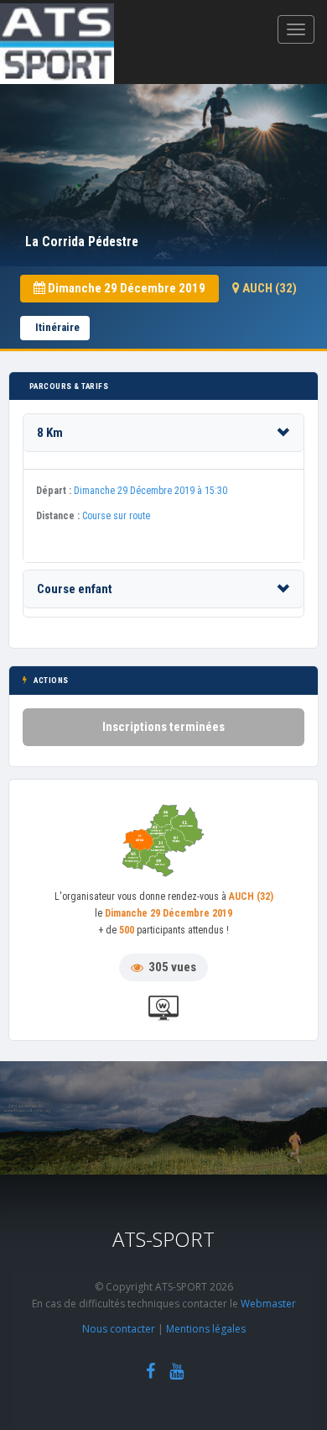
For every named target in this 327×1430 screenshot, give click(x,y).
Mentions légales (206, 1329)
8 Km (50, 432)
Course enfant (74, 589)
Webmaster (268, 1303)
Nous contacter (118, 1329)
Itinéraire (57, 327)
